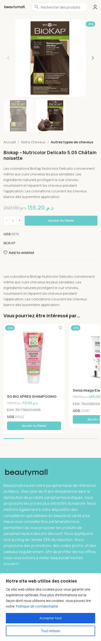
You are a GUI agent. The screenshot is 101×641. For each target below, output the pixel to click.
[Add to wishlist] (60, 328)
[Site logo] (15, 6)
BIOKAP (9, 242)
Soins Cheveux (33, 142)
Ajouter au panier (61, 220)
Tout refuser (50, 631)
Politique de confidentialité (37, 606)
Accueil (10, 142)
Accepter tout (50, 618)
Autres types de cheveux (72, 142)
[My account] (95, 7)
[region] (50, 607)
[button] (8, 58)
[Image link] (28, 472)
